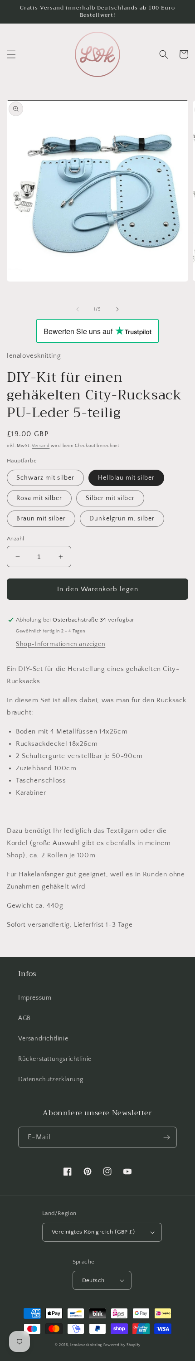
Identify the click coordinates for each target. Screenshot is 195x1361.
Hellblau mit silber (126, 477)
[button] (11, 54)
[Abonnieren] (166, 1137)
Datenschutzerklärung (50, 1079)
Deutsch (93, 1280)
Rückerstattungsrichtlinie (55, 1059)
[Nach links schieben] (78, 309)
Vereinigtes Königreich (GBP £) (93, 1232)
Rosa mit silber (39, 498)
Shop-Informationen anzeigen (60, 644)
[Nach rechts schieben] (117, 309)
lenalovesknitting (86, 1345)
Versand (40, 445)
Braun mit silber (41, 518)
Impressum (34, 997)
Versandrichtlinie (43, 1038)
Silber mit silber (110, 498)
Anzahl (15, 538)
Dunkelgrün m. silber (122, 518)
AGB (24, 1018)
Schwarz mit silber (45, 477)
